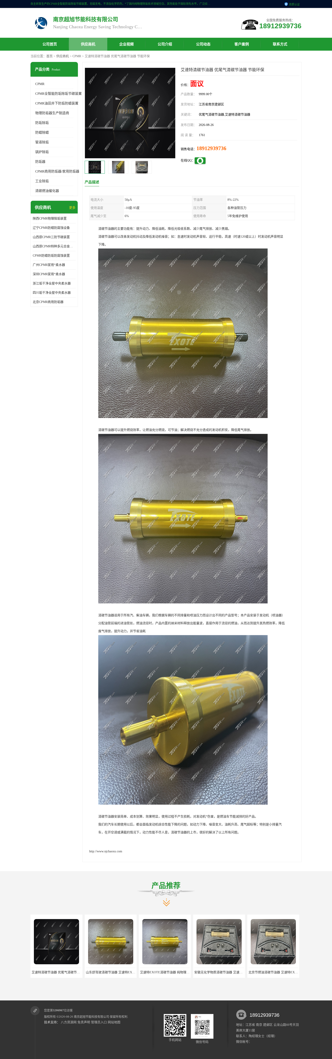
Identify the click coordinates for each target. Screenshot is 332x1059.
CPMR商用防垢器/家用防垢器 (57, 171)
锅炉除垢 (42, 152)
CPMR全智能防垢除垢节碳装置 (58, 93)
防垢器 (40, 161)
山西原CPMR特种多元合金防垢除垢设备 (54, 246)
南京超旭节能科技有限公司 (91, 1016)
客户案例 (241, 44)
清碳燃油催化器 (47, 191)
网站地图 (114, 1022)
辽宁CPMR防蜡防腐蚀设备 (51, 227)
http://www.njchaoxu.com (105, 851)
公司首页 (49, 44)
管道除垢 (42, 142)
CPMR (76, 56)
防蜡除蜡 (42, 132)
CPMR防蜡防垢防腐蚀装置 (51, 255)
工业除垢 (42, 181)
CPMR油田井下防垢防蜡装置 (56, 103)
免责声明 (83, 1022)
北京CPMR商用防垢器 (48, 302)
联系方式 (280, 44)
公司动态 (203, 44)
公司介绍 (165, 44)
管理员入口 (99, 1022)
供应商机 (88, 44)
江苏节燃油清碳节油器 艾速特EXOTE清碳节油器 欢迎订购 (289, 972)
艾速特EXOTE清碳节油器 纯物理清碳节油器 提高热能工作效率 (130, 972)
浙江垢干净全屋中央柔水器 (52, 283)
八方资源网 (69, 1022)
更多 (72, 207)
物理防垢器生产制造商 (52, 113)
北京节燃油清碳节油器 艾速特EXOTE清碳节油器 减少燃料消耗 (238, 972)
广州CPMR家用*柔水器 (49, 265)
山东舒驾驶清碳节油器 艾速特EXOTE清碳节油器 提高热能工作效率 (79, 972)
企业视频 (126, 44)
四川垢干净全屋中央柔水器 (52, 292)
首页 (49, 56)
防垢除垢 (42, 123)
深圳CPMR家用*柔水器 (49, 274)
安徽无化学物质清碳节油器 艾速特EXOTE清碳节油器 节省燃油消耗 (187, 972)
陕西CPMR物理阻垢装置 (50, 218)
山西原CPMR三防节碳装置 (51, 237)
